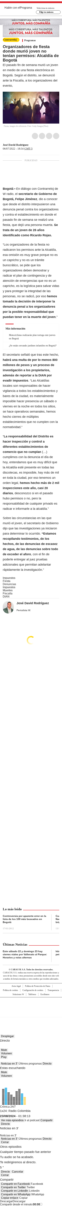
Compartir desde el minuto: (20, 1204)
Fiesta (6, 581)
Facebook (35, 136)
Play (4, 1057)
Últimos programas (30, 1063)
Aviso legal (16, 986)
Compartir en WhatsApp (15, 1194)
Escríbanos (44, 994)
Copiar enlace (9, 1197)
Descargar (6, 1201)
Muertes (8, 590)
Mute (4, 1049)
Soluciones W (18, 994)
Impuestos (9, 577)
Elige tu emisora (46, 12)
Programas (30, 40)
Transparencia (53, 990)
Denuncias (9, 584)
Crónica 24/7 (8, 1106)
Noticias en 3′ (9, 1063)
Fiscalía (7, 593)
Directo (47, 1063)
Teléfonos (32, 994)
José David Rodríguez (15, 144)
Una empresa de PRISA (31, 1005)
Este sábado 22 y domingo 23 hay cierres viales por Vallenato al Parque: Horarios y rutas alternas (25, 954)
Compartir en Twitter (13, 1187)
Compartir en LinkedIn (14, 1190)
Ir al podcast (32, 1120)
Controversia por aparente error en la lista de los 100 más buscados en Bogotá (24, 919)
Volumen (6, 1053)
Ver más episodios (12, 1120)
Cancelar (17, 1171)
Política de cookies (10, 990)
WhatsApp (56, 136)
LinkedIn (49, 136)
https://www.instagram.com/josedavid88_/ (35, 145)
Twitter (42, 136)
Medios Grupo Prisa (31, 1013)
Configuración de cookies (32, 990)
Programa (26, 7)
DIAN (6, 596)
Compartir (46, 1120)
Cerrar (5, 1142)
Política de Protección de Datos (37, 986)
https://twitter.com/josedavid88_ (31, 145)
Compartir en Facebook (15, 1183)
